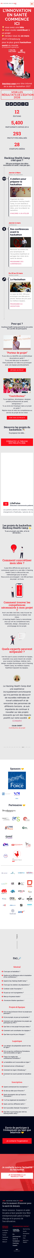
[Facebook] (7, 104)
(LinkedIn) (17, 724)
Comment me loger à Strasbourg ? (15, 1070)
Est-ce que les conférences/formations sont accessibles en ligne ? (17, 1052)
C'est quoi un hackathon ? (12, 971)
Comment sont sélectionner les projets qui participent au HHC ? (18, 1022)
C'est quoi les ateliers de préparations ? (17, 985)
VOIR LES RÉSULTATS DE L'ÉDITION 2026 (18, 95)
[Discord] (26, 104)
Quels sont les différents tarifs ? (14, 1104)
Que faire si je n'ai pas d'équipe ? (14, 1034)
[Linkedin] (19, 104)
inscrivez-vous (9, 83)
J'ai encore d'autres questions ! (14, 1000)
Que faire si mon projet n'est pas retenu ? (17, 1027)
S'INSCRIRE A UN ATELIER (19, 213)
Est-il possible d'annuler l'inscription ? (16, 1108)
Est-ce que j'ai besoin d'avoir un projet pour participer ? (18, 1012)
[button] (32, 3)
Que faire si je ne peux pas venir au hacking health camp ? (15, 1112)
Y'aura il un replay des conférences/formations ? (12, 1057)
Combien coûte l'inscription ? (13, 989)
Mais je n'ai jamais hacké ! (12, 996)
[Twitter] (11, 104)
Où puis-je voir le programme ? (14, 993)
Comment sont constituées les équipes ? (17, 1030)
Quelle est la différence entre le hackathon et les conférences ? (18, 976)
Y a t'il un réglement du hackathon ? (15, 1100)
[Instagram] (23, 104)
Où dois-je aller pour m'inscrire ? (14, 1091)
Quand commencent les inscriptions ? (16, 1087)
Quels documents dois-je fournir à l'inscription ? (15, 1095)
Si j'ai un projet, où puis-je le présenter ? (17, 1017)
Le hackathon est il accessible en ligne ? (17, 1062)
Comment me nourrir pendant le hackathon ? (17, 1074)
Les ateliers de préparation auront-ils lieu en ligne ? (17, 1046)
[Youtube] (15, 104)
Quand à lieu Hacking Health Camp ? (15, 981)
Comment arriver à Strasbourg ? (14, 1066)
